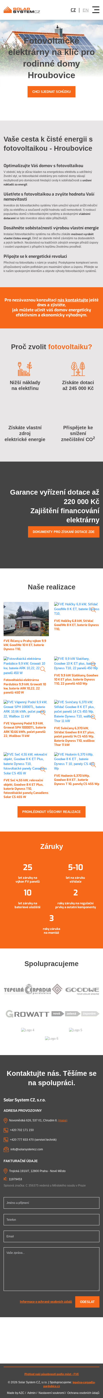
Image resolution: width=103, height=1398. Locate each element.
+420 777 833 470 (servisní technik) (33, 1139)
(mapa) (62, 1120)
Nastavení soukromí (51, 1392)
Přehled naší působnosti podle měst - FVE (51, 1374)
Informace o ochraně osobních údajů (46, 1302)
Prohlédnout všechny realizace (51, 812)
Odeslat (87, 1302)
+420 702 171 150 (22, 1130)
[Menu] (96, 10)
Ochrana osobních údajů (83, 1392)
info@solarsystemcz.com (27, 1149)
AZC (21, 1392)
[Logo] (22, 10)
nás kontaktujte (72, 300)
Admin (31, 1392)
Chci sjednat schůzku (51, 92)
